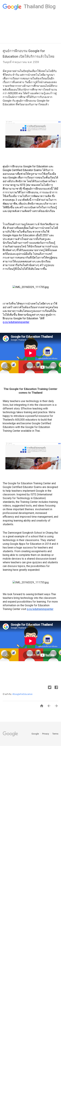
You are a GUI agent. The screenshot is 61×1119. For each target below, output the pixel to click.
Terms (55, 733)
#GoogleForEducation (22, 694)
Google (35, 733)
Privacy (45, 733)
